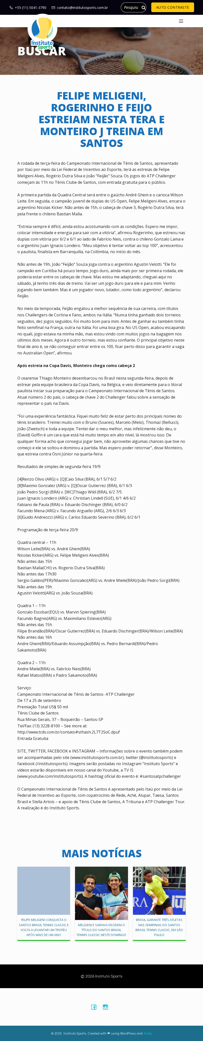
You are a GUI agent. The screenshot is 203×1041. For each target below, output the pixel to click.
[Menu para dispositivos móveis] (181, 21)
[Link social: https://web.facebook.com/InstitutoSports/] (96, 1007)
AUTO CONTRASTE (172, 7)
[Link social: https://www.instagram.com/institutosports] (107, 1007)
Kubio (148, 1033)
